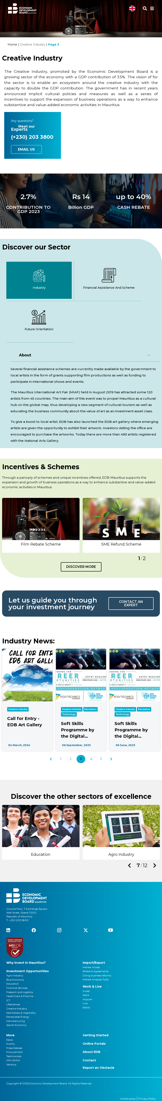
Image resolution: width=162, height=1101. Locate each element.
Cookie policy (128, 1098)
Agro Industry (14, 975)
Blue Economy (15, 979)
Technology (69, 714)
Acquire (87, 999)
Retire (86, 1007)
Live (85, 1003)
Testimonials (13, 1056)
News (9, 1039)
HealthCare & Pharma (19, 996)
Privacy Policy (147, 1098)
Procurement (14, 1052)
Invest (86, 991)
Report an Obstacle (98, 1068)
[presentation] (129, 865)
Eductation (90, 709)
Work (86, 995)
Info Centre (13, 1060)
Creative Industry (18, 709)
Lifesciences (13, 1004)
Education (12, 983)
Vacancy (11, 1064)
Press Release (14, 1048)
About (25, 355)
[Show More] (41, 519)
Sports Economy (16, 1025)
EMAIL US (26, 149)
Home (12, 44)
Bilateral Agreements (95, 971)
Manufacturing (15, 1021)
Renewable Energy (17, 1016)
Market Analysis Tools (95, 979)
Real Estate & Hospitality (21, 1012)
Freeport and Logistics (19, 992)
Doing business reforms (97, 975)
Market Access (91, 967)
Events (10, 1043)
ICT (8, 1000)
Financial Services (16, 987)
